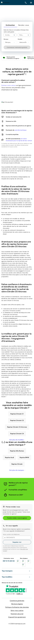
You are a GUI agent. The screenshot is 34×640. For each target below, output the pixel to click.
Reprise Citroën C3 (17, 432)
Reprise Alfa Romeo (17, 462)
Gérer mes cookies (17, 622)
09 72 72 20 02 (9, 572)
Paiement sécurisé (17, 625)
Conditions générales (17, 612)
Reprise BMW (24, 469)
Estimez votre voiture (8, 85)
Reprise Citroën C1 (17, 425)
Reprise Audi (9, 469)
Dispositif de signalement (17, 629)
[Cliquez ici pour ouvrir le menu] (31, 2)
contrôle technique (20, 130)
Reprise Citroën (17, 476)
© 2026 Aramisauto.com (17, 635)
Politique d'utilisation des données (17, 619)
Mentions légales (17, 615)
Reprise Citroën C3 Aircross (17, 439)
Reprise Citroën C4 (17, 445)
